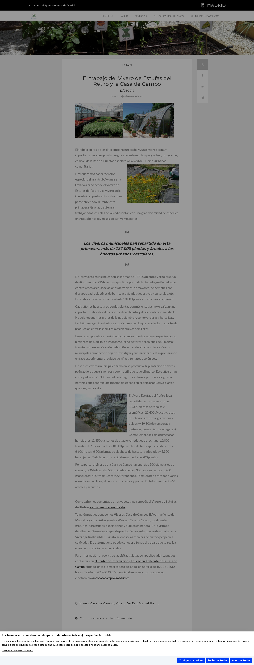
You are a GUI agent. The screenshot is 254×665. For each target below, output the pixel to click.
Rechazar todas (218, 660)
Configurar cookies (191, 660)
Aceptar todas (241, 660)
